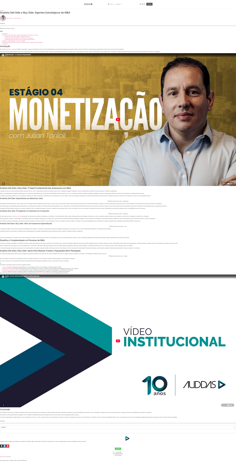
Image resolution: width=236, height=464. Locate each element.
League (4, 267)
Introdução (4, 33)
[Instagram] (140, 4)
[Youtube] (144, 4)
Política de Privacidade (5, 456)
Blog (112, 4)
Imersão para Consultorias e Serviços (11, 270)
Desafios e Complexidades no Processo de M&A (13, 41)
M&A (31, 191)
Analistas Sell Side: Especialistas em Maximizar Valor (17, 36)
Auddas (41, 258)
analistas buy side (17, 216)
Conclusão (4, 44)
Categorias (118, 4)
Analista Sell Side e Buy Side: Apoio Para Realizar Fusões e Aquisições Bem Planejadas (22, 42)
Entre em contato (42, 273)
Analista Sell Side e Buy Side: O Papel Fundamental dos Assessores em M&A (20, 35)
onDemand (4, 271)
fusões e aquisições (12, 49)
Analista (2, 10)
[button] (234, 427)
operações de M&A (36, 417)
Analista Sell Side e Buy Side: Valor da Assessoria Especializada (20, 39)
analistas (103, 245)
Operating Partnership (7, 268)
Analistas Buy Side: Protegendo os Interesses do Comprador (19, 38)
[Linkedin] (142, 4)
